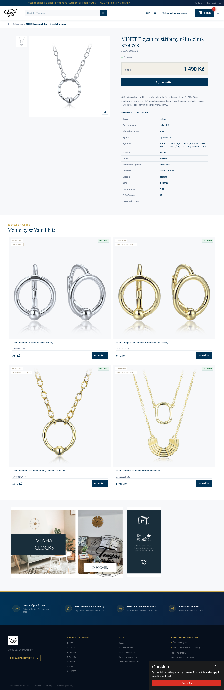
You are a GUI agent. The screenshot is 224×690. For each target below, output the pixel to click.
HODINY (71, 661)
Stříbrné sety (18, 24)
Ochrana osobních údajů (130, 661)
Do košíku (167, 82)
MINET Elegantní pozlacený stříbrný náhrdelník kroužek (38, 470)
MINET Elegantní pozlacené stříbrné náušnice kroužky (142, 342)
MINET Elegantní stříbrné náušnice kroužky (32, 342)
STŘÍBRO (71, 647)
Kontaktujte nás (214, 2)
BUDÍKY (70, 666)
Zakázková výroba (127, 652)
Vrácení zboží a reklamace (182, 657)
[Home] (12, 13)
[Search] (103, 13)
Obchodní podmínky (128, 657)
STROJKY (71, 670)
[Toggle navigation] (218, 13)
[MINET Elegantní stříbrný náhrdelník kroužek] (21, 41)
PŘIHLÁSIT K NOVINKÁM (22, 658)
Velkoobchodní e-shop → (176, 12)
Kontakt (198, 2)
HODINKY (71, 652)
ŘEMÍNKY (71, 657)
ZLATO (70, 643)
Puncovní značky (178, 652)
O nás (121, 643)
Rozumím (187, 683)
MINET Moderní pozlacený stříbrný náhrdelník (138, 470)
